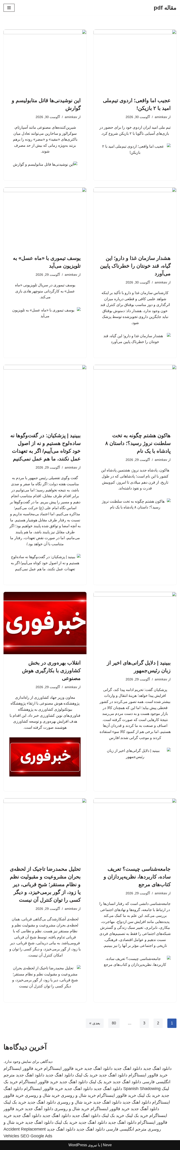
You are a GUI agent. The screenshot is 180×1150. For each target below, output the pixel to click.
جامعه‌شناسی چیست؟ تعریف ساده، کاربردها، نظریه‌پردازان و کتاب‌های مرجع (137, 876)
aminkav (161, 117)
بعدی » (94, 1023)
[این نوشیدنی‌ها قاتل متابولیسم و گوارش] (45, 61)
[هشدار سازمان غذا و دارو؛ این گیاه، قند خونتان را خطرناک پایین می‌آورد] (135, 218)
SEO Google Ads (36, 1136)
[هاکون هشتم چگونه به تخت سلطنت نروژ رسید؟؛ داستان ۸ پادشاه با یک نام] (135, 396)
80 (114, 1023)
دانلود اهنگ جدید (157, 1068)
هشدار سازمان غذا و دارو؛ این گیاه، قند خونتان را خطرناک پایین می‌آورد (135, 265)
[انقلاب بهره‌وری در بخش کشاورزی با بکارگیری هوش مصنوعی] (45, 623)
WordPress (77, 1145)
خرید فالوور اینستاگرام (63, 1068)
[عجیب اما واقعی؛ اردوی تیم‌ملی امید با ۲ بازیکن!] (135, 61)
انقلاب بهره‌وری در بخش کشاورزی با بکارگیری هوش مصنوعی (51, 670)
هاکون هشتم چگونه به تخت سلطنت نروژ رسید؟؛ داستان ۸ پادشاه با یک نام (138, 443)
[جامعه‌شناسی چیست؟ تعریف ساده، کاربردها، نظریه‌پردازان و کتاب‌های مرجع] (135, 829)
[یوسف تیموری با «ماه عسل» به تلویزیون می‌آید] (45, 218)
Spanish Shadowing (142, 1088)
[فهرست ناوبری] (9, 8)
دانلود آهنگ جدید (145, 1108)
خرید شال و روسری (78, 1095)
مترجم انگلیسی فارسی (126, 1129)
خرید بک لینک (86, 1075)
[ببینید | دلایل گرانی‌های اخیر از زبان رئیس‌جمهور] (135, 623)
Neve (107, 1145)
